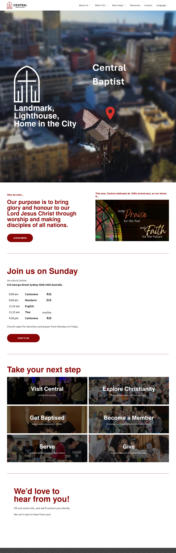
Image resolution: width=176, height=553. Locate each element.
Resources (135, 5)
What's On (23, 338)
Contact (148, 5)
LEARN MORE (20, 238)
